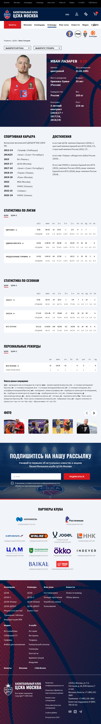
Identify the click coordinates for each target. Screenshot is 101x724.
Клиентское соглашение (50, 699)
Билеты (7, 2)
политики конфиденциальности (45, 483)
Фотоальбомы (10, 631)
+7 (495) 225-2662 (86, 698)
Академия (33, 662)
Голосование (50, 606)
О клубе (81, 2)
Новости (62, 2)
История (33, 631)
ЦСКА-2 (14, 215)
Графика (8, 640)
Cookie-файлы (51, 712)
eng (67, 14)
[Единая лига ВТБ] (69, 34)
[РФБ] (78, 34)
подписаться (76, 476)
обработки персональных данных (28, 486)
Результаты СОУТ (52, 717)
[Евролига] (93, 34)
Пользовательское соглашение (53, 706)
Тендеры (33, 640)
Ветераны (33, 635)
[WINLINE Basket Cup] (85, 34)
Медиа (72, 2)
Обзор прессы (72, 597)
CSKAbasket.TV (10, 635)
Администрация (36, 657)
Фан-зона (51, 2)
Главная (7, 40)
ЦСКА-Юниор (10, 601)
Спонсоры (33, 649)
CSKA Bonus (93, 2)
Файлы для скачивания (14, 644)
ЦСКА (14, 40)
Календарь (28, 2)
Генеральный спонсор (39, 644)
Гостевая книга (51, 592)
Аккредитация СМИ (13, 619)
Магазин (17, 2)
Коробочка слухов (52, 601)
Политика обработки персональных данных (54, 691)
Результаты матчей (13, 610)
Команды (39, 2)
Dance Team (32, 610)
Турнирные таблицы (13, 615)
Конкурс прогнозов (53, 597)
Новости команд (74, 592)
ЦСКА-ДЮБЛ (10, 606)
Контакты (33, 653)
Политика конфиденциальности (54, 684)
